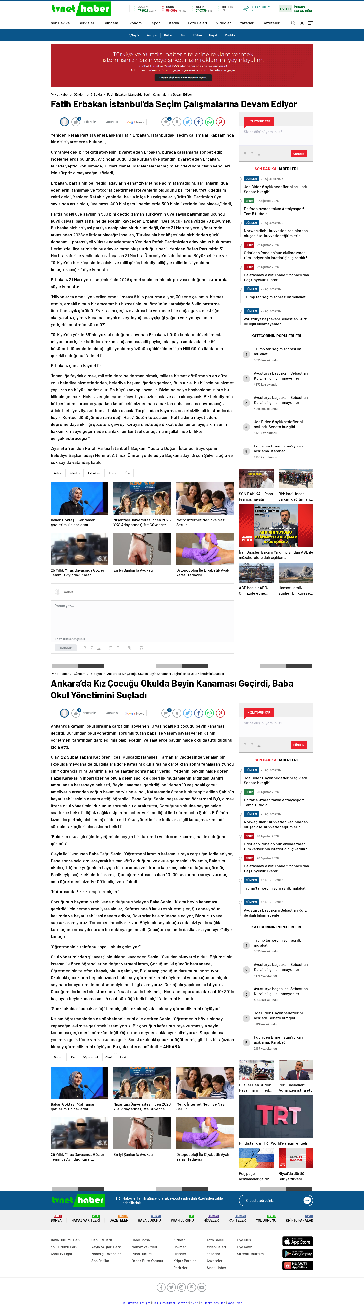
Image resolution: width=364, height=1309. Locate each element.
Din (183, 35)
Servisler (86, 22)
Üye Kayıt (244, 1247)
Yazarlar (247, 22)
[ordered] (110, 648)
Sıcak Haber (216, 1267)
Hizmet (113, 473)
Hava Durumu (149, 1218)
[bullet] (117, 648)
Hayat (213, 35)
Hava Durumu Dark (66, 1240)
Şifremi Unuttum (250, 1254)
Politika (230, 35)
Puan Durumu (182, 1218)
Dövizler (179, 1247)
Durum (58, 1057)
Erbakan (94, 473)
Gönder (66, 648)
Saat (122, 1057)
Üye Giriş (244, 1240)
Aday (57, 473)
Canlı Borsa (141, 1240)
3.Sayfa (134, 35)
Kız (73, 1057)
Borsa (56, 1218)
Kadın (174, 22)
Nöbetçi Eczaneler (106, 1254)
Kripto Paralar (299, 1218)
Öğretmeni (90, 1057)
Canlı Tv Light (61, 1254)
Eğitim (197, 35)
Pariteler (237, 1218)
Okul (108, 1057)
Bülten (168, 35)
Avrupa (152, 35)
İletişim (145, 1303)
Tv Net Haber (60, 94)
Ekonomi (135, 22)
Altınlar (179, 1240)
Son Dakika (60, 22)
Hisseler (211, 1218)
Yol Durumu (266, 1218)
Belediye (74, 473)
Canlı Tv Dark (101, 1240)
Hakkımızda (130, 1303)
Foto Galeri (197, 22)
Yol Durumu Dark (64, 1247)
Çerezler (183, 1303)
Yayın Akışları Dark (106, 1247)
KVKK (195, 1303)
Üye (127, 473)
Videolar (223, 22)
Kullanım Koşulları (213, 1303)
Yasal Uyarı (235, 1303)
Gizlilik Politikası (163, 1303)
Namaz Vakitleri (85, 1218)
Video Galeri (216, 1247)
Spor (156, 22)
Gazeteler (271, 22)
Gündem (111, 22)
